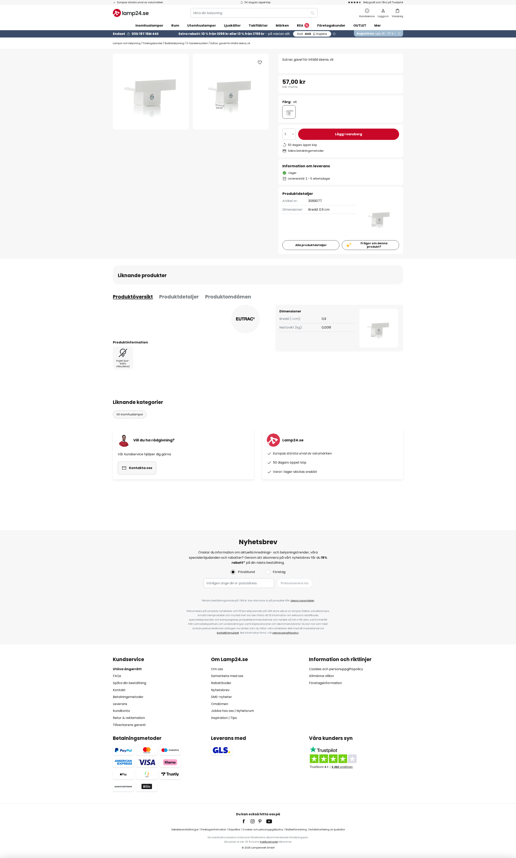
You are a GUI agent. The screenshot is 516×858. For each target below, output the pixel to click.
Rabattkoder (221, 683)
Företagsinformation (325, 683)
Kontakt (119, 690)
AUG (312, 34)
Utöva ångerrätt (127, 669)
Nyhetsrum (245, 710)
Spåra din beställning (129, 683)
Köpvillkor (234, 829)
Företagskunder (152, 43)
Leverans (120, 704)
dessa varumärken (302, 600)
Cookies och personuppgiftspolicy (336, 669)
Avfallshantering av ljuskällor (327, 829)
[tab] (133, 297)
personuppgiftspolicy (286, 632)
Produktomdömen (228, 296)
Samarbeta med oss (227, 676)
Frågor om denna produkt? (374, 245)
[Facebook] (246, 821)
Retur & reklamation (129, 718)
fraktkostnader (269, 841)
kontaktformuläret (228, 632)
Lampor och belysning (126, 43)
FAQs (117, 676)
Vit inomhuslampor (129, 414)
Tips (233, 718)
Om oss (217, 669)
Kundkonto (121, 710)
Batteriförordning (296, 829)
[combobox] (254, 13)
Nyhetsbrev (220, 690)
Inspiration (219, 718)
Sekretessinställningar (185, 829)
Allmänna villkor (321, 676)
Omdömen (219, 704)
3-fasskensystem (197, 43)
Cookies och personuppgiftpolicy (263, 829)
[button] (260, 62)
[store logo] (131, 13)
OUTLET (359, 25)
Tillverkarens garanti (129, 725)
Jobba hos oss (222, 710)
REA (300, 25)
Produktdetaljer (179, 296)
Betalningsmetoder (128, 697)
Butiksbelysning (174, 43)
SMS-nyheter (221, 697)
